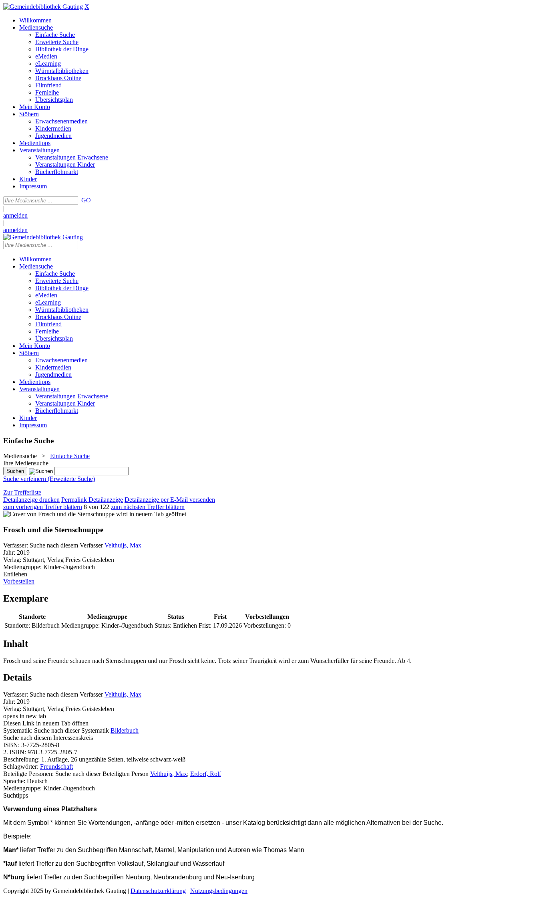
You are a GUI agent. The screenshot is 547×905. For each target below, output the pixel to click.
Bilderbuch (125, 730)
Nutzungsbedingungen (218, 890)
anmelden (15, 215)
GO (86, 200)
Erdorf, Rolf (205, 773)
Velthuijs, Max (123, 545)
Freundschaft (56, 766)
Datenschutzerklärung (158, 890)
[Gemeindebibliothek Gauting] (43, 6)
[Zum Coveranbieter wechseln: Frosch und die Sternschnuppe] (59, 514)
